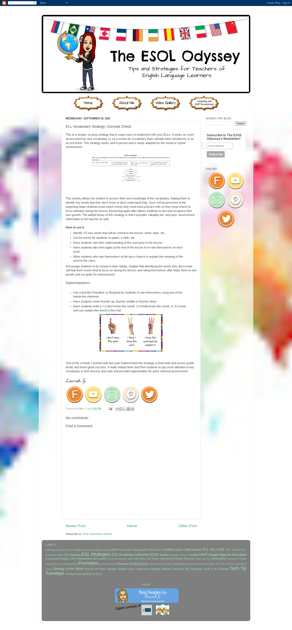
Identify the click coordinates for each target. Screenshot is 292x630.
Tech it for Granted (216, 568)
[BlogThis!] (121, 409)
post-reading (64, 564)
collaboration (155, 549)
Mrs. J (83, 408)
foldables (174, 555)
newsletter (233, 559)
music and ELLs (203, 559)
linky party (128, 559)
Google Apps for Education (227, 554)
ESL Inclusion (233, 549)
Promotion (88, 563)
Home (132, 526)
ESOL (155, 554)
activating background (56, 550)
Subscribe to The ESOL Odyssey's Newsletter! (224, 136)
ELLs (214, 549)
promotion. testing (108, 564)
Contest (168, 549)
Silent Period (227, 564)
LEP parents (99, 558)
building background (84, 550)
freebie (193, 554)
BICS (70, 550)
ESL (222, 549)
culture (179, 549)
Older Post (188, 526)
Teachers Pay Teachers (187, 568)
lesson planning (114, 559)
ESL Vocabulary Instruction (131, 554)
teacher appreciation (138, 569)
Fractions (184, 555)
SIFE (218, 564)
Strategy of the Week (68, 568)
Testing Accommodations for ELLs (83, 574)
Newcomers (219, 558)
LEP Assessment (81, 558)
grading (49, 559)
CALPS (114, 549)
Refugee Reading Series (132, 563)
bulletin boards (102, 550)
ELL (206, 549)
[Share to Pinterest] (132, 409)
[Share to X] (125, 409)
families (164, 554)
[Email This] (117, 409)
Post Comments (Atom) (97, 533)
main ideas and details (146, 558)
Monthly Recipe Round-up (180, 558)
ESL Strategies (95, 554)
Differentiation (193, 549)
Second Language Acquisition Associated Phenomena (179, 564)
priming (74, 564)
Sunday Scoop (116, 568)
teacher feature (161, 568)
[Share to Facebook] (129, 409)
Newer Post (75, 526)
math (162, 558)
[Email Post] (110, 408)
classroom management (133, 549)
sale (151, 564)
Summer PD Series (95, 569)
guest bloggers (62, 558)
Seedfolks (210, 564)
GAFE (203, 554)
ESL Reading (72, 554)
